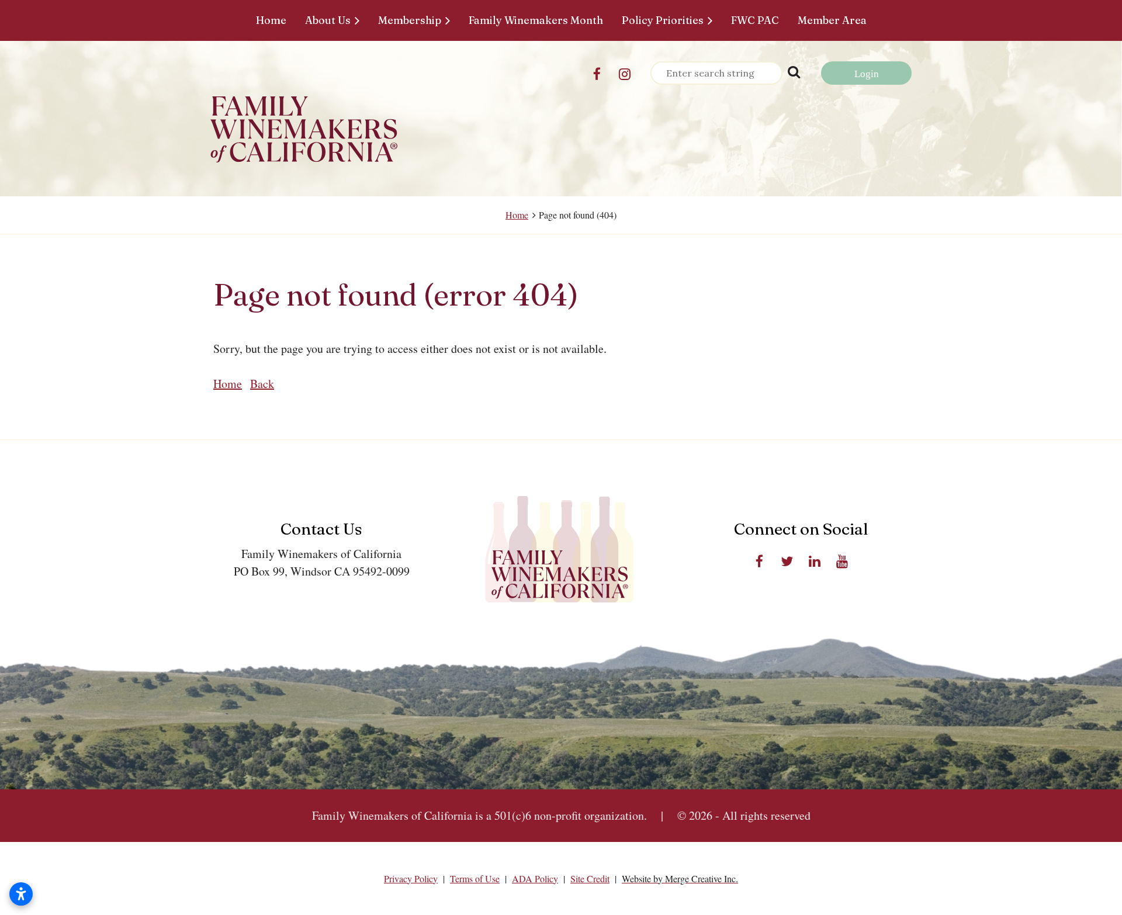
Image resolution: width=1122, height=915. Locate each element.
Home (516, 215)
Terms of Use (475, 878)
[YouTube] (842, 561)
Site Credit (590, 878)
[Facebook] (597, 74)
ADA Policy (535, 878)
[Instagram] (624, 74)
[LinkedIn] (814, 561)
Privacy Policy (411, 878)
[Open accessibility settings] (21, 894)
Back (262, 383)
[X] (787, 561)
